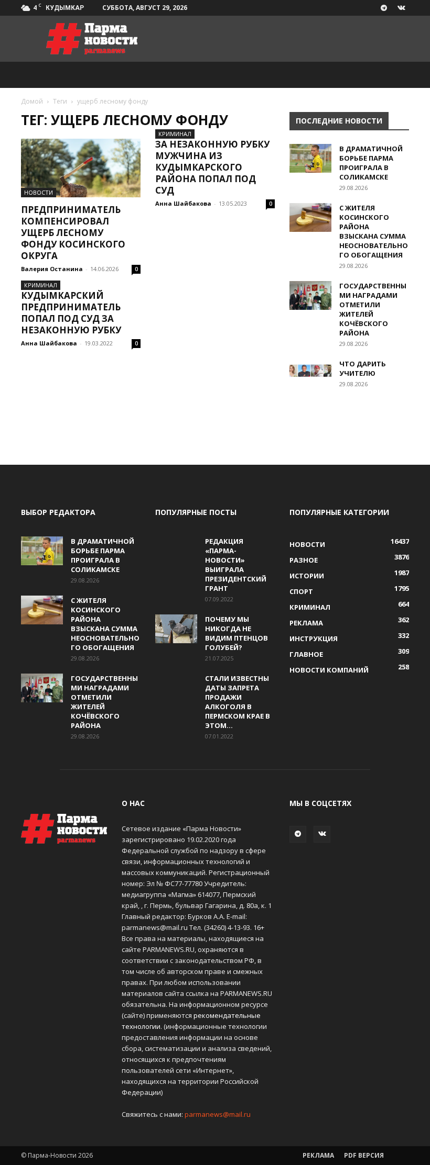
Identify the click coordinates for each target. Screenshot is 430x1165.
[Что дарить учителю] (310, 373)
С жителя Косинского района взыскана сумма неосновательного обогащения (373, 231)
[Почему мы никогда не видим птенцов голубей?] (176, 628)
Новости (38, 192)
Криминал (174, 134)
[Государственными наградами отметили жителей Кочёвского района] (310, 295)
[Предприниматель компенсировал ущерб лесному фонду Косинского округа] (81, 168)
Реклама (318, 1155)
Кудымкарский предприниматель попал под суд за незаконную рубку (71, 312)
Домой (32, 101)
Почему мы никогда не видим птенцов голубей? (236, 633)
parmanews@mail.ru (218, 1114)
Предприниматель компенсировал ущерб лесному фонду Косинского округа (73, 233)
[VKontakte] (401, 8)
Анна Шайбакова (183, 203)
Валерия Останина (52, 269)
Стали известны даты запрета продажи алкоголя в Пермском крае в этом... (237, 702)
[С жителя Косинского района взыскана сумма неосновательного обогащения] (310, 217)
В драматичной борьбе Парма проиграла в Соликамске (371, 163)
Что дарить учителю (362, 368)
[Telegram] (384, 8)
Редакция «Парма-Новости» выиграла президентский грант (235, 564)
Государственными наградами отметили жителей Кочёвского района (372, 309)
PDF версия (364, 1155)
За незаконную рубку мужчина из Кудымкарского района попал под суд (212, 167)
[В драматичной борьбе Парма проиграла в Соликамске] (310, 158)
